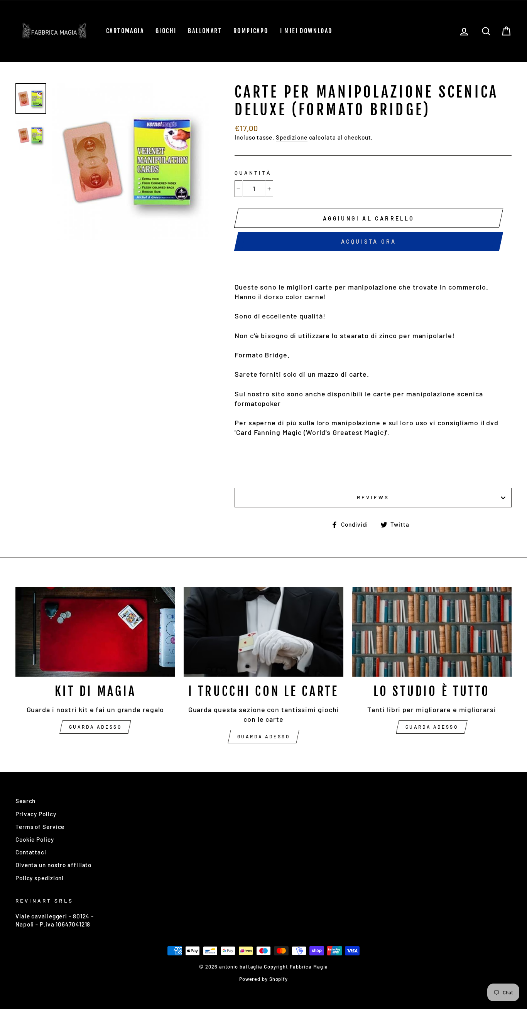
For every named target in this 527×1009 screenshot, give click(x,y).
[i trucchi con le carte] (263, 632)
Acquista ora (368, 241)
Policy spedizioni (39, 877)
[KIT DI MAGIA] (95, 632)
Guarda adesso (95, 726)
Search (25, 800)
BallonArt (205, 31)
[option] (130, 161)
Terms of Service (39, 826)
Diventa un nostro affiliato (53, 864)
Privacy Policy (35, 813)
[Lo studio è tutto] (432, 632)
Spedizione (291, 137)
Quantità (253, 172)
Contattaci (30, 852)
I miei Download (306, 31)
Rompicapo (251, 31)
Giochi (165, 31)
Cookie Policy (34, 839)
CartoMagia (125, 31)
